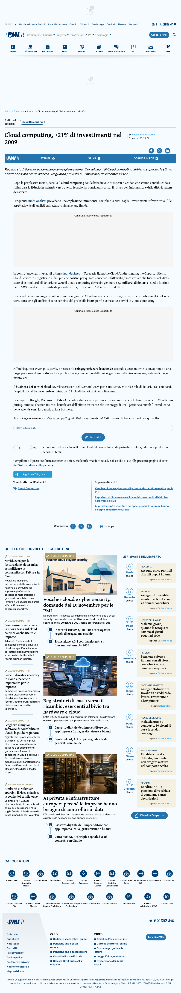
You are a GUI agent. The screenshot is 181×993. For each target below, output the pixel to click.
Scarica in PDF (144, 158)
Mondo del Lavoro (151, 620)
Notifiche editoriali (18, 966)
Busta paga (98, 24)
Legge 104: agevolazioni (111, 956)
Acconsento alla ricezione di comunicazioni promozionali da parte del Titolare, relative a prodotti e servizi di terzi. (105, 449)
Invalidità (146, 567)
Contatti (12, 948)
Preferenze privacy (18, 962)
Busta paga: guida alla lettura (108, 950)
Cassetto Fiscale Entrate (67, 956)
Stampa (45, 158)
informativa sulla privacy (36, 465)
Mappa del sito (15, 971)
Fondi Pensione (149, 750)
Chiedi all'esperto (152, 815)
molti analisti (37, 200)
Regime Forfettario (20, 784)
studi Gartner (70, 273)
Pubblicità (13, 939)
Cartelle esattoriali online (112, 943)
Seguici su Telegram (33, 474)
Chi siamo (12, 934)
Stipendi (84, 24)
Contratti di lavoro (116, 24)
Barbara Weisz (165, 579)
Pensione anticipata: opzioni (70, 951)
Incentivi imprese (57, 24)
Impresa (61, 35)
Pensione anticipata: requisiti (64, 945)
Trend (8, 24)
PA (89, 35)
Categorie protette (152, 685)
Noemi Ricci (166, 706)
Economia (33, 35)
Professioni (77, 35)
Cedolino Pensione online (112, 939)
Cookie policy (15, 957)
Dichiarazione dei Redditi (32, 24)
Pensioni (133, 24)
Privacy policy (15, 952)
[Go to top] (154, 981)
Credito (73, 24)
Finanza (47, 35)
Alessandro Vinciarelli (143, 134)
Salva (92, 158)
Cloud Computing (32, 122)
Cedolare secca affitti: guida (70, 939)
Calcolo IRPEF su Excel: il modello (66, 963)
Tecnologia (101, 35)
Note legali (13, 943)
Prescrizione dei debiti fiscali (109, 963)
